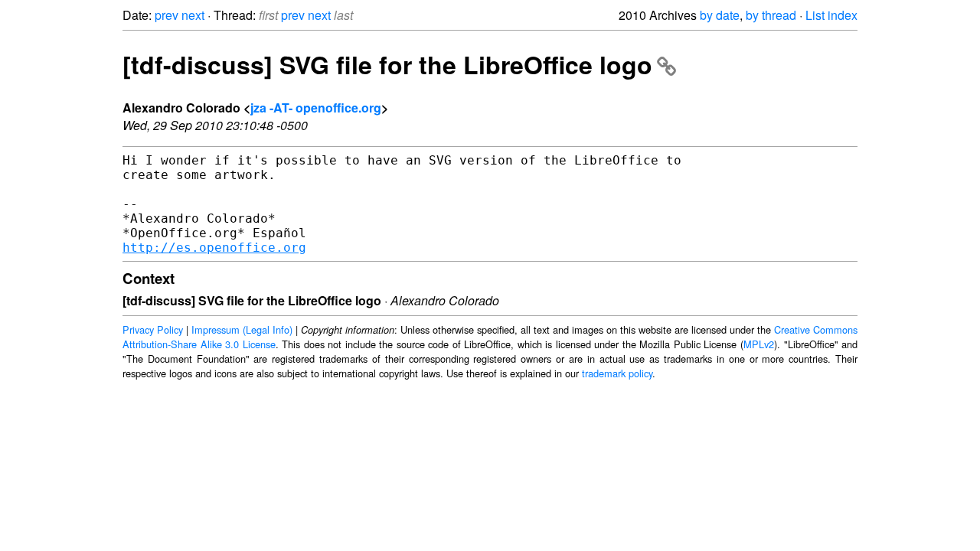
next (192, 15)
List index (831, 15)
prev (166, 15)
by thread (771, 15)
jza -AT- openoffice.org (315, 107)
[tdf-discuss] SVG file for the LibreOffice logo (387, 64)
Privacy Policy (152, 329)
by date (720, 15)
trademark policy (617, 373)
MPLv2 (758, 344)
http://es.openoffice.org (214, 247)
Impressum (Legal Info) (241, 329)
